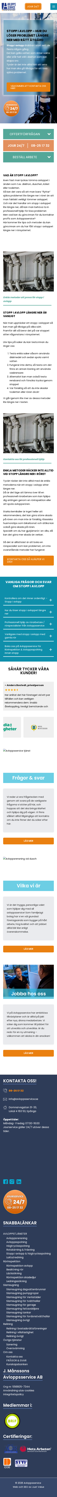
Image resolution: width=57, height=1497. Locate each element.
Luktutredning (14, 1257)
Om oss (8, 1352)
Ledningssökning (16, 1281)
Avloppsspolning (16, 1242)
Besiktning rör (14, 1269)
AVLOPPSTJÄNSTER (15, 1234)
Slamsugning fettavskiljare (22, 1309)
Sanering (11, 1344)
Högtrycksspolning (18, 1246)
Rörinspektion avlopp (19, 1266)
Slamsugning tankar (18, 1312)
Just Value (38, 1487)
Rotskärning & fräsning (20, 1250)
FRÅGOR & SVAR (16, 1360)
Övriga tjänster (12, 1340)
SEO (26, 1487)
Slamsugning (11, 1285)
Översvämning (15, 1348)
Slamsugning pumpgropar (22, 1293)
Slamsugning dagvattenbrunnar (26, 1289)
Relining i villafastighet (20, 1332)
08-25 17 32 (16, 1091)
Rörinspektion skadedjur (21, 1277)
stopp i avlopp (33, 484)
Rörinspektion (11, 1261)
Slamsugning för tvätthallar (23, 1301)
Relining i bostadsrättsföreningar (26, 1328)
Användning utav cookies (18, 1390)
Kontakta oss (14, 1356)
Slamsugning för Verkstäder (23, 1297)
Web (16, 1487)
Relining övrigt (15, 1336)
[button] (28, 134)
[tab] (28, 600)
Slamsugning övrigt (18, 1320)
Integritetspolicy (13, 1394)
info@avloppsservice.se (23, 1099)
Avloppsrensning (16, 1238)
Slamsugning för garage (21, 1305)
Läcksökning (14, 1273)
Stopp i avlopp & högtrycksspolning (28, 1253)
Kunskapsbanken (17, 1364)
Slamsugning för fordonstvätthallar (28, 1316)
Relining (8, 1324)
